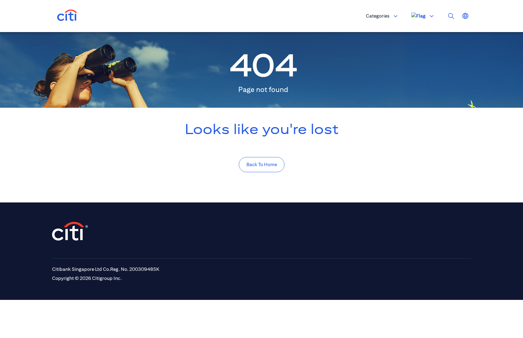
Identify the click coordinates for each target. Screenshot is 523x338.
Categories (378, 16)
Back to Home (261, 164)
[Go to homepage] (67, 16)
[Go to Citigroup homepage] (70, 231)
